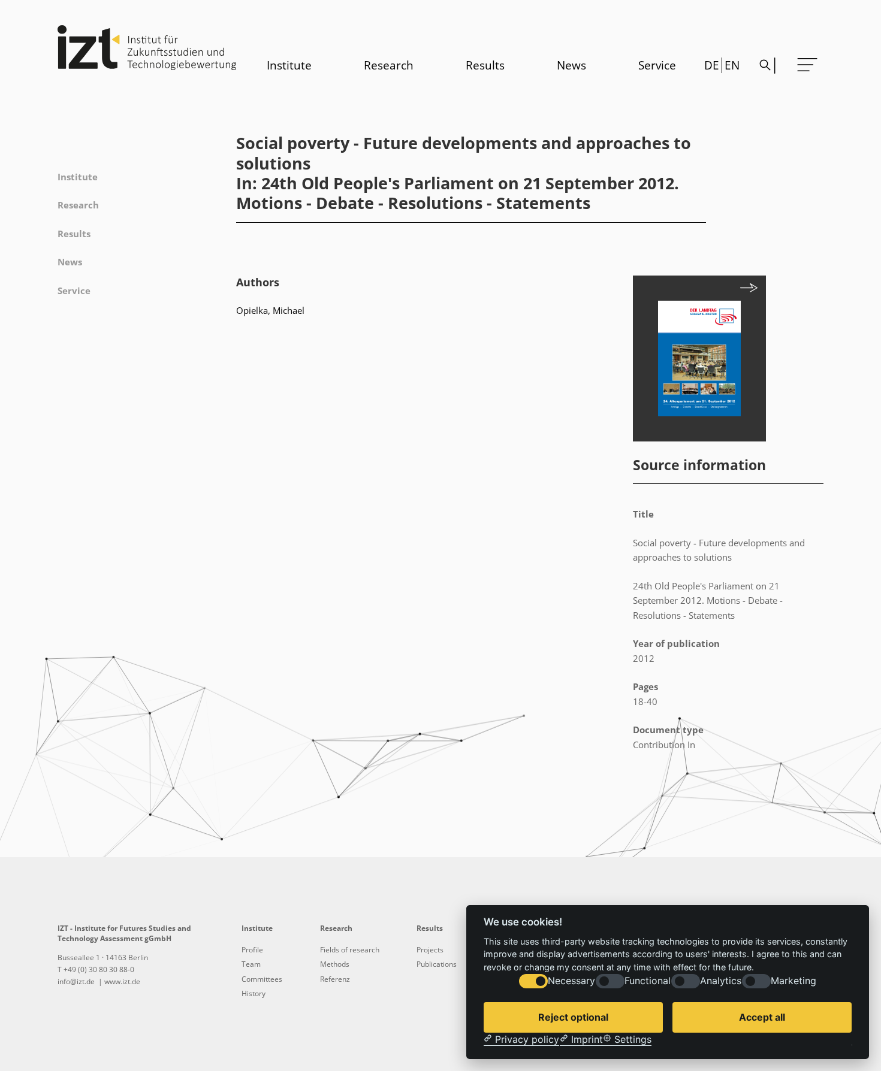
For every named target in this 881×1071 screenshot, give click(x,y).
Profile (252, 950)
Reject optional (573, 1017)
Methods (334, 964)
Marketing (793, 981)
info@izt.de (77, 981)
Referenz (335, 979)
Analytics (720, 981)
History (253, 993)
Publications (437, 964)
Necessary (571, 981)
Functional (647, 981)
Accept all (762, 1017)
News (571, 65)
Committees (262, 979)
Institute (289, 65)
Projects (430, 950)
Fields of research (349, 950)
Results (485, 65)
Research (389, 65)
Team (251, 964)
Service (657, 65)
